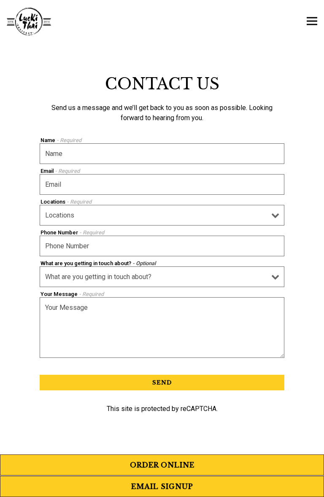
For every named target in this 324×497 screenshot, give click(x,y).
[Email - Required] (162, 184)
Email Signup (162, 486)
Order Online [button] (162, 465)
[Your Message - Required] (162, 327)
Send (162, 382)
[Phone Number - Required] (162, 246)
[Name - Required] (162, 153)
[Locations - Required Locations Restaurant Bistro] (162, 215)
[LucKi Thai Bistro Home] (29, 21)
